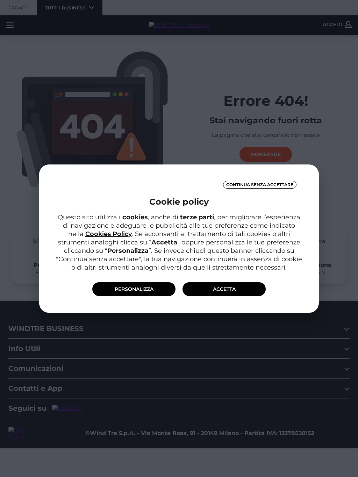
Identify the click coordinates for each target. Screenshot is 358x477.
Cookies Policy (108, 234)
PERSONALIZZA (134, 289)
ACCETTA (224, 289)
